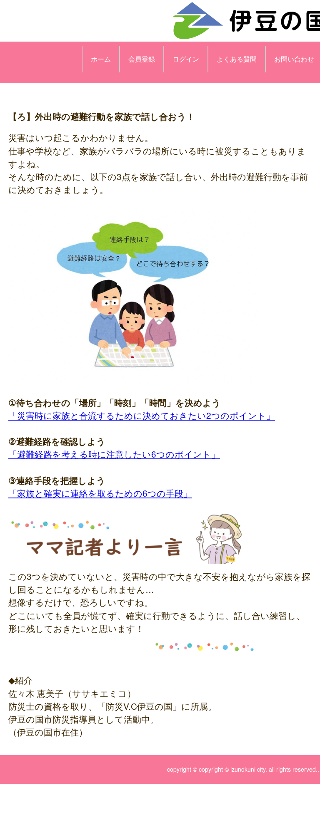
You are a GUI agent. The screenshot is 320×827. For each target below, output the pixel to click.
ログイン (185, 59)
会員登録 (141, 59)
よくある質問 (237, 59)
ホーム (101, 59)
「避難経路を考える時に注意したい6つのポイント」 (114, 454)
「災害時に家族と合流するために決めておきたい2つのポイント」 (141, 415)
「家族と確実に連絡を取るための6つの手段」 (100, 493)
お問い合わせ (294, 59)
